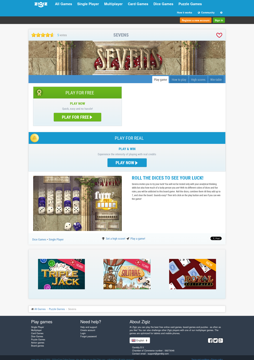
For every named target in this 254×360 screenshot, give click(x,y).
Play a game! (137, 238)
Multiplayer (113, 3)
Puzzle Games (190, 3)
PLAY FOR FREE (75, 117)
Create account (87, 330)
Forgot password (88, 336)
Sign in (219, 20)
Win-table (216, 79)
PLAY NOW (125, 162)
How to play (179, 79)
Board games (37, 345)
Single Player (88, 3)
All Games (63, 3)
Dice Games (163, 3)
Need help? (90, 321)
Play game (160, 79)
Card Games (138, 3)
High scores (198, 79)
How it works (184, 12)
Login (83, 333)
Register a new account (196, 20)
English (140, 340)
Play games (41, 321)
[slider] (43, 35)
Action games (37, 342)
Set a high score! (116, 238)
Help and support (88, 327)
